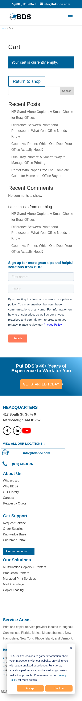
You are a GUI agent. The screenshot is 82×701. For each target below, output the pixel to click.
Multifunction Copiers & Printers (24, 567)
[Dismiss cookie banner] (71, 648)
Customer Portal (14, 540)
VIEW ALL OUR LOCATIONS (22, 443)
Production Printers (16, 573)
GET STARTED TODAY (41, 384)
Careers (8, 497)
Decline (58, 688)
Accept (30, 688)
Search (66, 90)
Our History (11, 492)
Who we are (11, 480)
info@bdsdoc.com (36, 453)
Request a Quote (14, 503)
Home (3, 28)
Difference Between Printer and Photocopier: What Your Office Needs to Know (40, 130)
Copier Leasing (13, 590)
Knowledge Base (14, 534)
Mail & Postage (13, 584)
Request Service (14, 523)
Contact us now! (17, 551)
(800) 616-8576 (25, 4)
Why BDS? (10, 486)
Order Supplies (13, 528)
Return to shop (27, 81)
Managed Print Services (19, 578)
